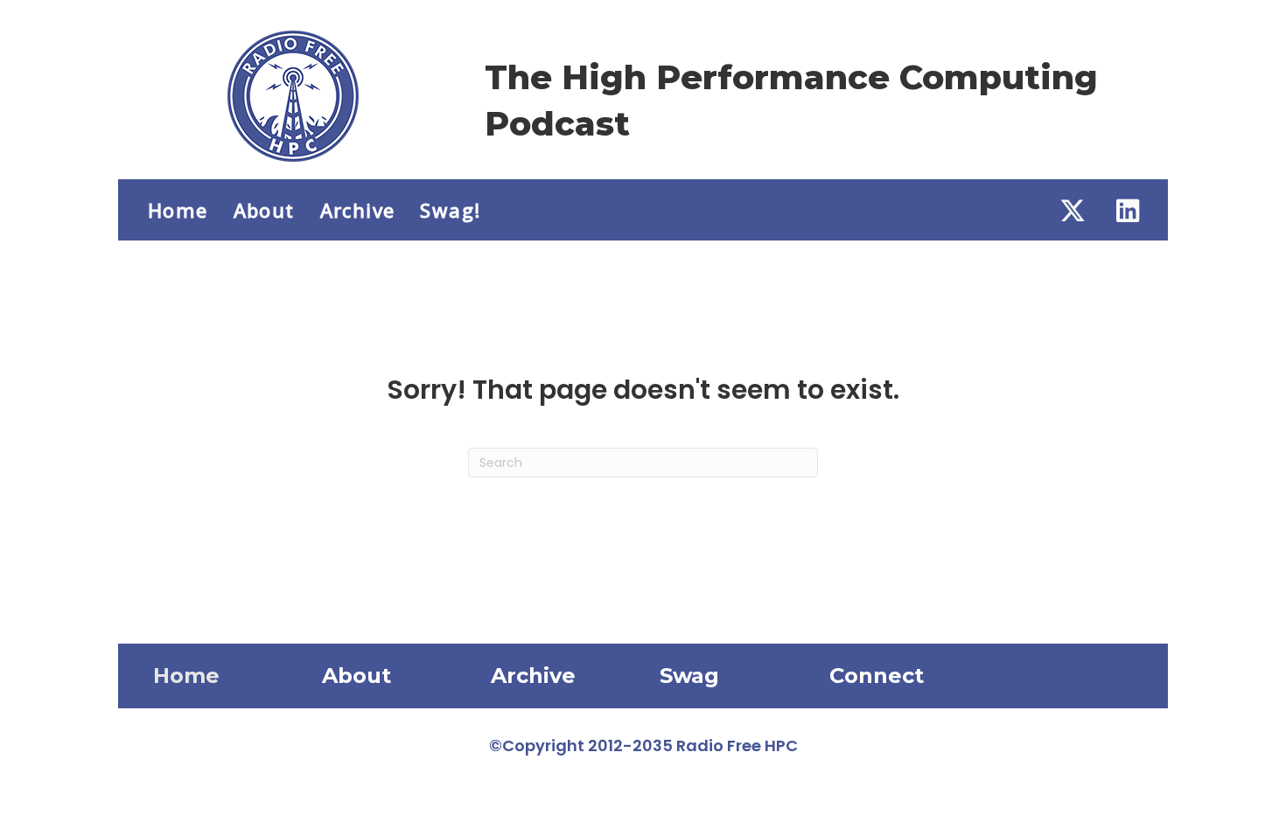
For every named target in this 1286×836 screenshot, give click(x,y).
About (264, 210)
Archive (357, 210)
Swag (689, 675)
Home (178, 210)
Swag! (450, 210)
